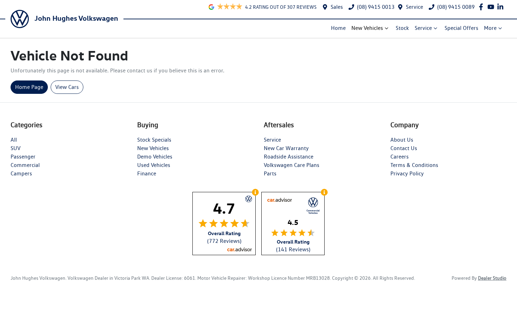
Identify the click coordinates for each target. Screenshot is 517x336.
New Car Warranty (286, 148)
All (14, 139)
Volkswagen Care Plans (291, 165)
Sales (337, 7)
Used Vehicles (153, 165)
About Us (401, 139)
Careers (399, 156)
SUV (15, 148)
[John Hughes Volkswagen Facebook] (482, 7)
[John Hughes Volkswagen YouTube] (492, 7)
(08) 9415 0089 (456, 7)
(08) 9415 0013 (376, 7)
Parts (270, 173)
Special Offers (461, 28)
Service (414, 7)
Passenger (23, 156)
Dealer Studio (492, 278)
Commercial (25, 165)
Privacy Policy (407, 173)
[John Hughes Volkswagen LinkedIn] (501, 7)
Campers (21, 173)
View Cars (67, 87)
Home (338, 28)
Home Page (29, 87)
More (490, 28)
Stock (402, 28)
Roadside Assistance (288, 156)
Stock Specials (154, 139)
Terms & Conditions (414, 165)
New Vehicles (367, 28)
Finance (146, 173)
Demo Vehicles (154, 156)
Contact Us (403, 148)
